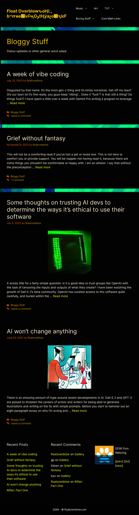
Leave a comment (21, 115)
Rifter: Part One (17, 490)
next (119, 465)
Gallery (79, 454)
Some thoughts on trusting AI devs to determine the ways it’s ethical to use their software (65, 209)
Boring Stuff (83, 18)
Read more (17, 103)
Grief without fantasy (36, 138)
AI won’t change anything (42, 331)
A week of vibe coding (38, 74)
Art (96, 8)
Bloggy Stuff (18, 112)
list (127, 461)
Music (79, 8)
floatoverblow (60, 454)
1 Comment (17, 179)
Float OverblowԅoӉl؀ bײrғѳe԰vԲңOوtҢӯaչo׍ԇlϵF (37, 13)
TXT (107, 8)
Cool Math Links (111, 18)
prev (119, 461)
